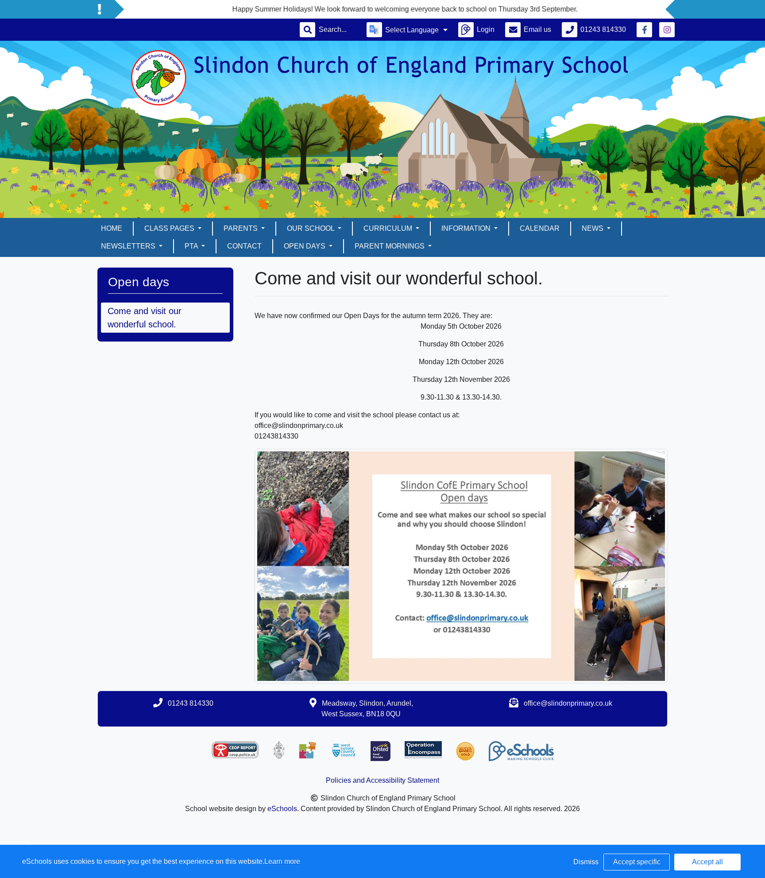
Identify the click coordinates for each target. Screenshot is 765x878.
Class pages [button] (170, 228)
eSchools (282, 808)
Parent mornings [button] (390, 246)
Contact (244, 246)
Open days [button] (305, 246)
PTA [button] (192, 246)
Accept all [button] (707, 862)
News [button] (593, 228)
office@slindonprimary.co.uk (568, 703)
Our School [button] (311, 228)
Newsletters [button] (129, 246)
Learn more (282, 861)
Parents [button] (241, 228)
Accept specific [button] (637, 862)
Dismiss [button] (586, 862)
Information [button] (466, 228)
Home (111, 228)
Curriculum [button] (388, 228)
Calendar (540, 228)
